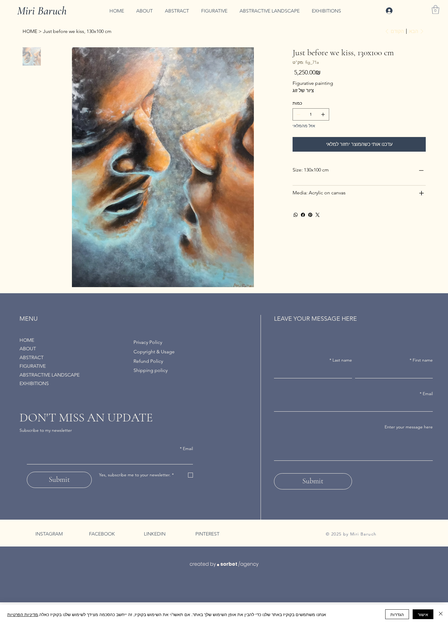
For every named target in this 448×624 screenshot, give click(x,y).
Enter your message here (409, 427)
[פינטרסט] (310, 215)
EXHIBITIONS (34, 383)
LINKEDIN (154, 534)
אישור (423, 614)
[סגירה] (440, 614)
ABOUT (28, 349)
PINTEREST (207, 534)
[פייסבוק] (303, 215)
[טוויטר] (318, 215)
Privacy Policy (147, 342)
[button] (435, 9)
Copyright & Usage (154, 352)
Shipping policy (150, 370)
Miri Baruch (42, 11)
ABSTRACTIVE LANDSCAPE (50, 375)
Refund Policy (148, 361)
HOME (27, 340)
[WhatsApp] (296, 215)
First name (421, 360)
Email (186, 448)
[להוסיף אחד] (323, 114)
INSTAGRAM (49, 534)
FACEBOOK (102, 534)
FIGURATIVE (33, 366)
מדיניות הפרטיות (22, 614)
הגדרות (397, 614)
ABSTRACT (32, 357)
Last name (340, 360)
